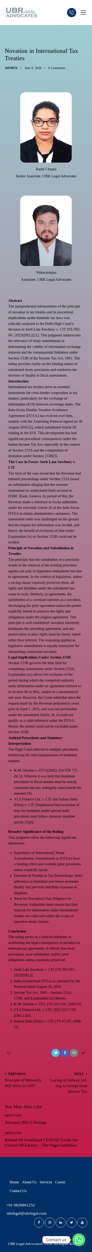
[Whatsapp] (78, 1239)
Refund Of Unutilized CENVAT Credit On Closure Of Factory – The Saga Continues (41, 1142)
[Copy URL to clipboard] (83, 1053)
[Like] (9, 1053)
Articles (16, 37)
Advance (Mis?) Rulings (26, 1122)
